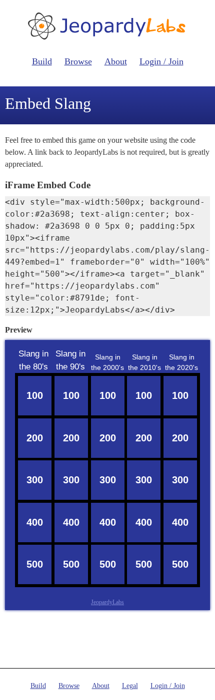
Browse (78, 61)
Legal (130, 686)
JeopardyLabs (107, 602)
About (115, 61)
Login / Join (162, 61)
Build (42, 61)
